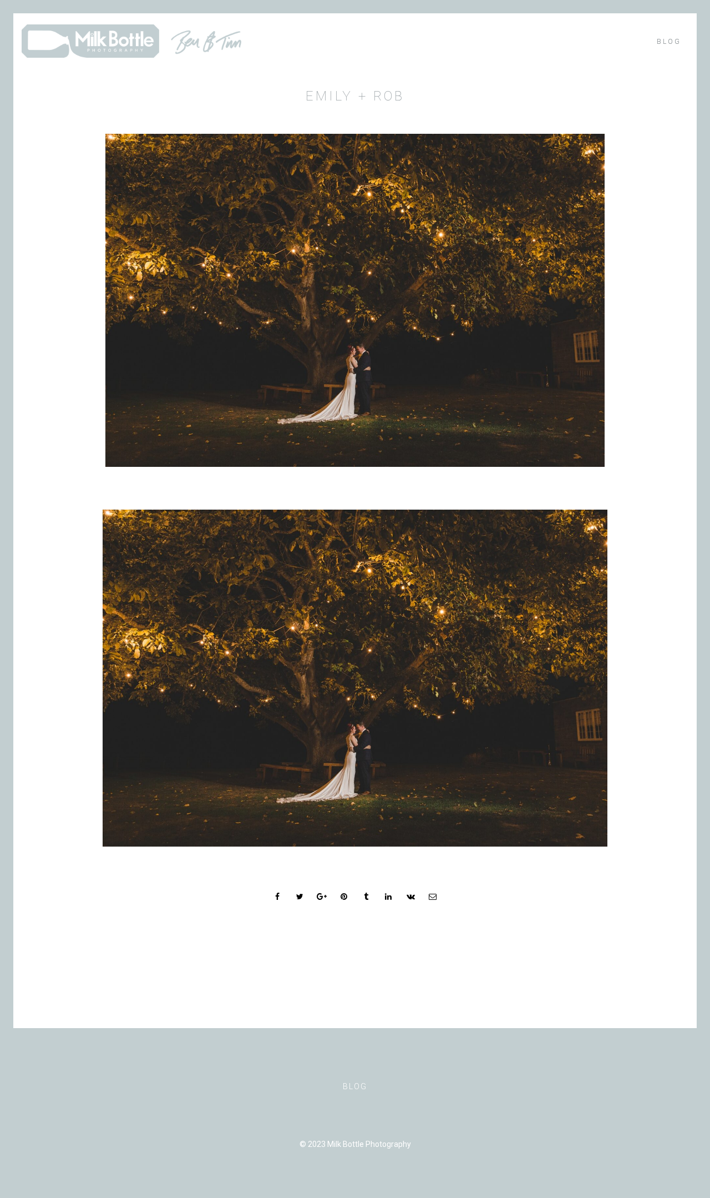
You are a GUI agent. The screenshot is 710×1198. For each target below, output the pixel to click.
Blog (669, 42)
